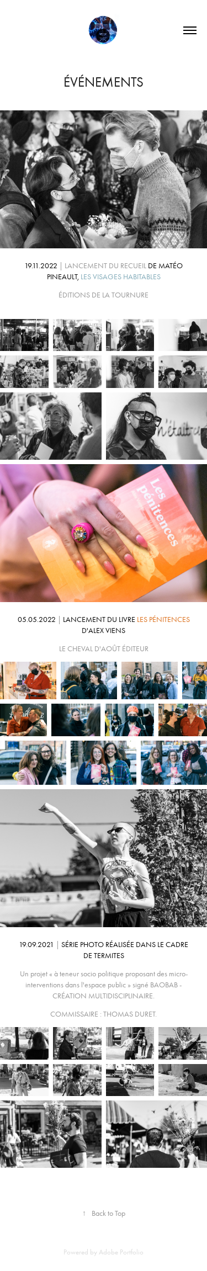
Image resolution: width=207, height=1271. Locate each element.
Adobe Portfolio (121, 1252)
